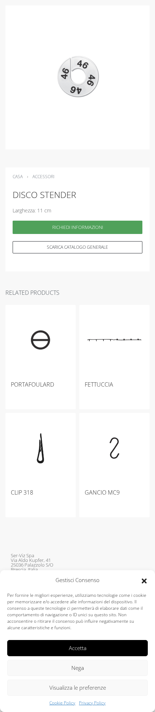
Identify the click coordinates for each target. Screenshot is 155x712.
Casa (18, 177)
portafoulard (32, 384)
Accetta (78, 648)
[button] (144, 580)
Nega (77, 667)
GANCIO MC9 (102, 492)
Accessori (43, 177)
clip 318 (22, 492)
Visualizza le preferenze (77, 687)
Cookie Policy (62, 703)
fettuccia (99, 384)
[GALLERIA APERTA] (77, 77)
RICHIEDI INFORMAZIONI (77, 227)
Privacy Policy (92, 703)
